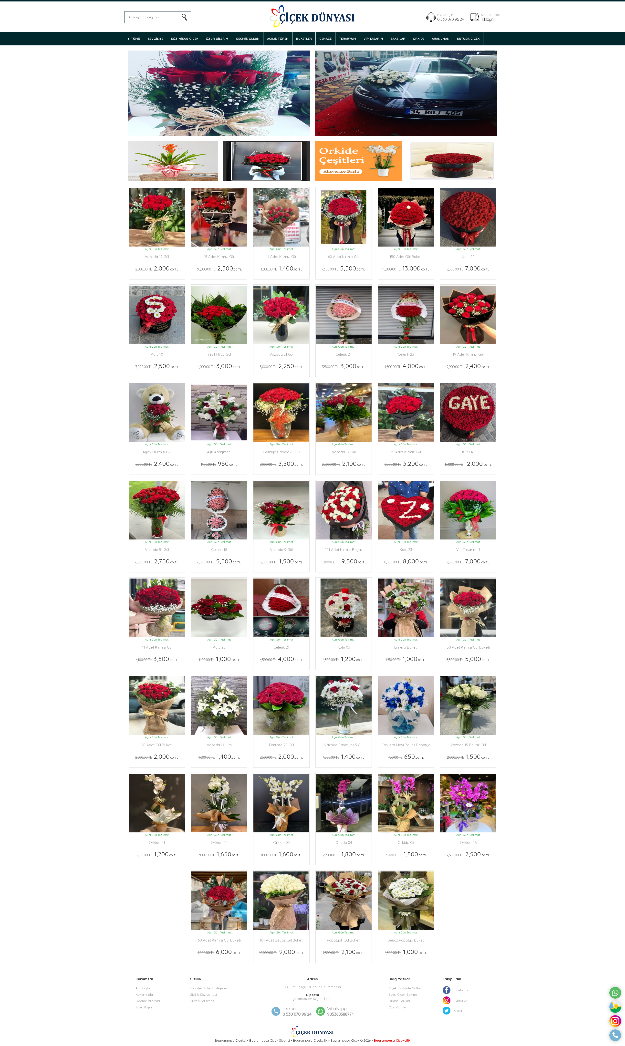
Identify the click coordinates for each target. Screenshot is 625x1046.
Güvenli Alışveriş (202, 1001)
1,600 (281, 854)
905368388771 (340, 1011)
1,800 (344, 854)
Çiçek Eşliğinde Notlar (404, 988)
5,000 (468, 659)
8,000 (406, 561)
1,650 (219, 854)
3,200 (406, 463)
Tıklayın (487, 19)
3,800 (157, 659)
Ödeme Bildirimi (147, 1001)
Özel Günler (397, 1007)
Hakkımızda (144, 994)
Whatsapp (336, 1008)
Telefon (288, 1008)
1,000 (219, 659)
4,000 (405, 366)
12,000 (468, 463)
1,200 (344, 659)
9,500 (343, 561)
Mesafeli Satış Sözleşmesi (209, 988)
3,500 (281, 463)
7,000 (468, 268)
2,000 (156, 268)
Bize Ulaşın (143, 1007)
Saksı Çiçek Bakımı (402, 994)
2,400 (468, 366)
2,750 (156, 561)
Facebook (460, 990)
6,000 (219, 951)
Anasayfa (142, 988)
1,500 (281, 561)
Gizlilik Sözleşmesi (203, 994)
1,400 (281, 268)
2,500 (219, 268)
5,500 (343, 268)
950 (219, 463)
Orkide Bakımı (399, 1001)
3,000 (219, 366)
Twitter (457, 1011)
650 (406, 756)
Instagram (460, 1000)
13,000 (405, 268)
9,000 (281, 951)
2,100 (343, 463)
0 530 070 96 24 (450, 19)
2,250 (281, 366)
